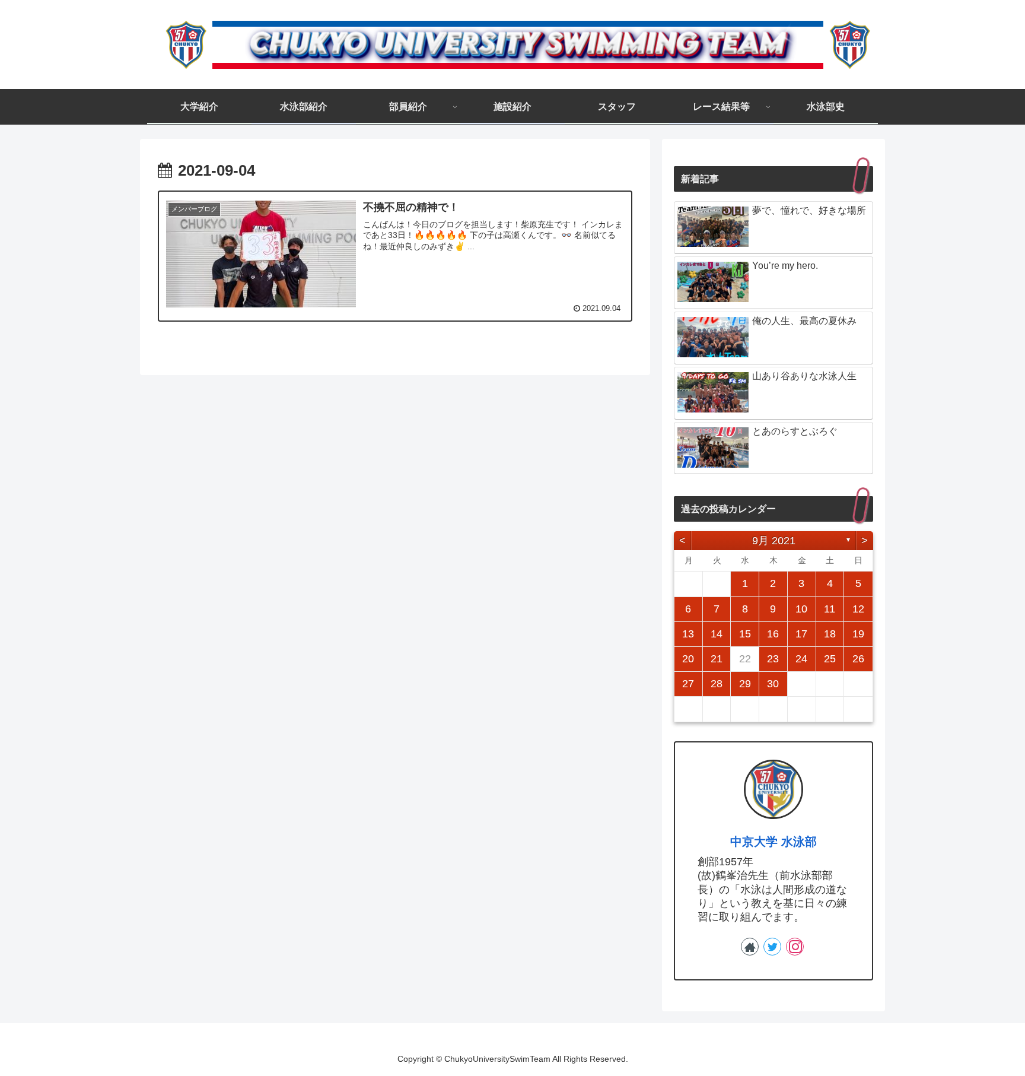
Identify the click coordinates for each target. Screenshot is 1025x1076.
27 (688, 684)
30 (773, 684)
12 (858, 609)
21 (716, 659)
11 (829, 609)
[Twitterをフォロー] (772, 947)
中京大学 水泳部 (773, 841)
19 (858, 634)
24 (801, 659)
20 (688, 659)
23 (773, 659)
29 (745, 684)
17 (801, 634)
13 (688, 634)
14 (716, 634)
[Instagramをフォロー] (795, 947)
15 (745, 634)
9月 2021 (773, 541)
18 (830, 634)
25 (830, 659)
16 (773, 634)
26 (858, 659)
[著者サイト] (750, 947)
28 (716, 684)
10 (801, 609)
